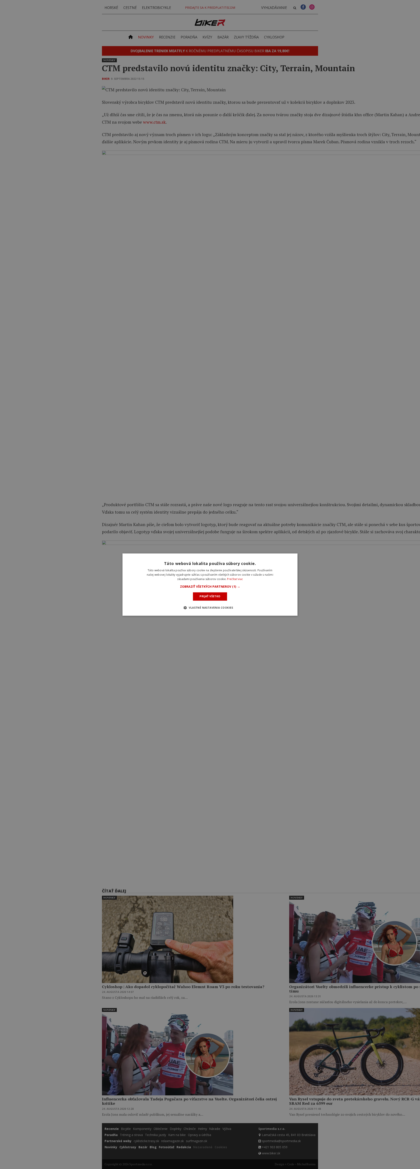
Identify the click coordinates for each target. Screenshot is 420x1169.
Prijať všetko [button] (210, 596)
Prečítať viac (235, 579)
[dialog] (210, 584)
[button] (210, 587)
